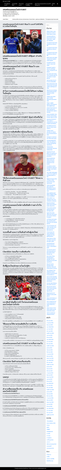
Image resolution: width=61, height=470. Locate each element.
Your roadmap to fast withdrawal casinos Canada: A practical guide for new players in (52, 272)
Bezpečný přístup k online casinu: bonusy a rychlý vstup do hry (51, 204)
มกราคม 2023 (50, 341)
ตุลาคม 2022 (49, 347)
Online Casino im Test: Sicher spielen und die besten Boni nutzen (51, 309)
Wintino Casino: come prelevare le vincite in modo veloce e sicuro (51, 33)
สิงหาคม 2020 (50, 395)
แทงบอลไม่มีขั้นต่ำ (14, 4)
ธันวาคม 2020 (50, 387)
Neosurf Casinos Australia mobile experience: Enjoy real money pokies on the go (52, 266)
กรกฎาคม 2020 (50, 398)
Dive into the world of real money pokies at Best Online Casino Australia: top (51, 252)
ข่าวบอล (48, 435)
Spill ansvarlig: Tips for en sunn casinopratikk (51, 81)
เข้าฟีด (48, 456)
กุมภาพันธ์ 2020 (50, 408)
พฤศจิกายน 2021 (50, 364)
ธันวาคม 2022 (50, 343)
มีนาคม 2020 (49, 406)
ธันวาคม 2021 (50, 362)
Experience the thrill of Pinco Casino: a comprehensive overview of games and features (52, 121)
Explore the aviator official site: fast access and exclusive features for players (52, 215)
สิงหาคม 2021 (50, 370)
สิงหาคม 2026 (50, 320)
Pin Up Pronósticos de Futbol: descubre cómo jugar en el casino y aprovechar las (51, 228)
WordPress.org (50, 460)
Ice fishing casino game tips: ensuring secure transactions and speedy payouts (52, 221)
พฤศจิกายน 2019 (50, 414)
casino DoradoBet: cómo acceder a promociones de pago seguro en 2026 (52, 116)
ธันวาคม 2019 (50, 412)
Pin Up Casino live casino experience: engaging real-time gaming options (51, 234)
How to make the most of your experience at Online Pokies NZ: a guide (51, 303)
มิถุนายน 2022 (50, 356)
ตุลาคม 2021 (49, 366)
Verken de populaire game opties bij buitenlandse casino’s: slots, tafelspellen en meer (51, 188)
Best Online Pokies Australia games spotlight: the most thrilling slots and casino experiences (52, 259)
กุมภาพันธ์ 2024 (50, 327)
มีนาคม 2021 (49, 381)
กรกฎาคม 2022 (50, 354)
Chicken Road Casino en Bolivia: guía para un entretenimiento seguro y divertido (52, 110)
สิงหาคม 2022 (50, 352)
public (48, 427)
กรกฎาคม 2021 (50, 373)
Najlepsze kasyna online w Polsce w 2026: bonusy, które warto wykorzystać (52, 181)
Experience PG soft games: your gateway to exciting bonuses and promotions (52, 154)
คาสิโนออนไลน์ (50, 439)
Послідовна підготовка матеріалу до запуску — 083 (52, 44)
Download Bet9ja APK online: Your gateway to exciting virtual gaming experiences (51, 142)
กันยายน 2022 (50, 350)
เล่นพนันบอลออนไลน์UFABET (14, 9)
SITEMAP (53, 4)
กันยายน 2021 (50, 368)
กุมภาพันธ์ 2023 (50, 339)
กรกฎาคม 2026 (50, 322)
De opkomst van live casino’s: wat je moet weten (51, 64)
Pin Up (48, 425)
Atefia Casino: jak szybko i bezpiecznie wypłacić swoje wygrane (52, 59)
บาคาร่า (48, 442)
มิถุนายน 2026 (50, 324)
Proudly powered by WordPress (21, 468)
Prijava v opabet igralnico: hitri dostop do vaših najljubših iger (52, 104)
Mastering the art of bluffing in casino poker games (51, 295)
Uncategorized (50, 431)
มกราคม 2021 (50, 385)
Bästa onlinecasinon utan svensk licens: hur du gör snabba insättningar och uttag (52, 86)
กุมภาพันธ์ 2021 (50, 383)
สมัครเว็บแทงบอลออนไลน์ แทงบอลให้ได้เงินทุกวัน (43, 4)
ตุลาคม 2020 (49, 391)
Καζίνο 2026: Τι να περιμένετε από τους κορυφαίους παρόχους (51, 199)
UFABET (48, 429)
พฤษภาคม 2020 (50, 402)
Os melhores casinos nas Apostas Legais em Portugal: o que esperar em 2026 (52, 168)
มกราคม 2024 (50, 329)
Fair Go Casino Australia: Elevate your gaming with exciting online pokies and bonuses (52, 279)
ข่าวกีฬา (48, 433)
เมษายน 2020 (49, 404)
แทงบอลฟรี (49, 446)
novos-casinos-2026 (51, 423)
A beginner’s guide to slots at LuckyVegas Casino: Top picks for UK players (52, 69)
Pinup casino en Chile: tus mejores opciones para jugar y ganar (51, 240)
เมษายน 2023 (49, 335)
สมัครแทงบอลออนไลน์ (51, 444)
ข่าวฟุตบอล (49, 437)
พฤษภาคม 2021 (50, 377)
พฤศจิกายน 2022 (50, 345)
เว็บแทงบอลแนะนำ (21, 4)
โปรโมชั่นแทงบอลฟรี (7, 4)
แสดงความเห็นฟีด (50, 458)
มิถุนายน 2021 (50, 375)
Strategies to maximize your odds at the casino (51, 137)
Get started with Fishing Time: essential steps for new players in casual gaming (52, 76)
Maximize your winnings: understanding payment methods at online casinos (52, 92)
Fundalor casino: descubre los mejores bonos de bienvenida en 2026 (52, 132)
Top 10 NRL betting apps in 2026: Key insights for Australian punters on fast (52, 174)
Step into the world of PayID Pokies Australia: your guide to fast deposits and (52, 289)
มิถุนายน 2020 (50, 400)
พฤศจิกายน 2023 (50, 333)
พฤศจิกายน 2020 (50, 389)
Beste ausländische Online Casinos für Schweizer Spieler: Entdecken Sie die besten (51, 161)
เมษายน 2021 (49, 379)
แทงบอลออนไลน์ (50, 448)
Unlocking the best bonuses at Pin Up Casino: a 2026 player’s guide (51, 245)
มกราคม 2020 (50, 410)
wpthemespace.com (42, 468)
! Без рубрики (50, 421)
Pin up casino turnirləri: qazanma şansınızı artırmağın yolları (51, 209)
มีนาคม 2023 (49, 337)
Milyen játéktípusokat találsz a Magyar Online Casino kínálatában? (51, 195)
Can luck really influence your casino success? (52, 284)
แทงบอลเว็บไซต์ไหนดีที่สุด (29, 4)
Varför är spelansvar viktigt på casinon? (51, 313)
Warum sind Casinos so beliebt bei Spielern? (52, 298)
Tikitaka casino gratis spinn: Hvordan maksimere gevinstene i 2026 (52, 98)
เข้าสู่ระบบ (49, 454)
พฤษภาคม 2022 (50, 358)
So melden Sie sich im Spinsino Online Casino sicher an (51, 127)
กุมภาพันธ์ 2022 (50, 360)
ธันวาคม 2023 (50, 331)
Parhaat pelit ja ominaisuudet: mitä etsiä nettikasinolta (52, 148)
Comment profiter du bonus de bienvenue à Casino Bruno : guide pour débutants (51, 38)
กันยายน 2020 (50, 393)
